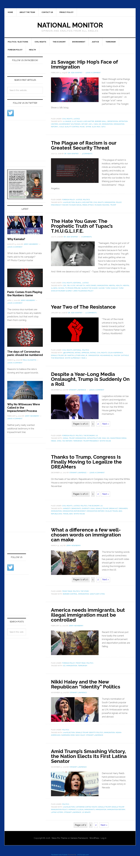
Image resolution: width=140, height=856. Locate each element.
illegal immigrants (86, 809)
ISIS (108, 438)
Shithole (125, 355)
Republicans (56, 514)
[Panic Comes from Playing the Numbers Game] (25, 279)
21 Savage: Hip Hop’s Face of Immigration (84, 64)
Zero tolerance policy (83, 291)
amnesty (67, 508)
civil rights (98, 202)
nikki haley (80, 735)
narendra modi (68, 735)
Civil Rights (40, 42)
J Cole (61, 127)
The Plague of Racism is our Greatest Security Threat (83, 145)
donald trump (57, 355)
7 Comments (86, 237)
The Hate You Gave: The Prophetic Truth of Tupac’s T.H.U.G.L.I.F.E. (82, 226)
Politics (86, 200)
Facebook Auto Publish (59, 855)
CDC (64, 285)
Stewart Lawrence (94, 735)
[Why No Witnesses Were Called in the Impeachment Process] (25, 392)
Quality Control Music (75, 127)
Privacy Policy (66, 12)
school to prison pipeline (69, 288)
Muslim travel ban (113, 511)
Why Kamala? (16, 239)
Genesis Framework (79, 838)
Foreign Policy (15, 50)
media (53, 441)
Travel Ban (68, 514)
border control (70, 594)
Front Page (67, 591)
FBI (68, 285)
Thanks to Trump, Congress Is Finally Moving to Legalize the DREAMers (86, 462)
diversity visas (88, 508)
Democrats (76, 508)
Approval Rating (88, 353)
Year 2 (84, 358)
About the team (27, 12)
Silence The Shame (89, 288)
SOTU (103, 127)
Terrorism (111, 42)
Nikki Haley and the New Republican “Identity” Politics (85, 684)
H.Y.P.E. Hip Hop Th (77, 285)
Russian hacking (102, 205)
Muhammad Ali (106, 355)
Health (32, 50)
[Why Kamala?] (25, 226)
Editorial (77, 283)
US (97, 435)
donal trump (69, 438)
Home (10, 12)
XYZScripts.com (83, 855)
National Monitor (70, 25)
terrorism (77, 441)
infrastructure (94, 438)
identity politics (96, 732)
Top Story (85, 591)
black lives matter (85, 121)
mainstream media (118, 438)
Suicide (101, 288)
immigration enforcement (74, 511)
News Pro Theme (59, 838)
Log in (103, 838)
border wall (101, 121)
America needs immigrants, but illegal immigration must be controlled (88, 615)
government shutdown (69, 124)
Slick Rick (96, 127)
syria (59, 441)
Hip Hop (84, 124)
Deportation (112, 121)
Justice (95, 42)
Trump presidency (91, 441)
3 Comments (87, 154)
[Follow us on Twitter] (10, 113)
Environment (78, 42)
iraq (104, 438)
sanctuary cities (97, 594)
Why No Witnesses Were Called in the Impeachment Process (23, 408)
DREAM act (113, 508)
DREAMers (123, 508)
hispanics (72, 809)
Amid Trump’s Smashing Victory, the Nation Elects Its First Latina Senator (89, 756)
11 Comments (91, 313)
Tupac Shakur (111, 288)
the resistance (57, 358)
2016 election (69, 202)
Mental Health (115, 285)
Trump (113, 205)
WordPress (94, 838)
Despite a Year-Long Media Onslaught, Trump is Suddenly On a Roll (90, 379)
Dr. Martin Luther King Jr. (76, 355)
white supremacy (72, 358)
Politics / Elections (18, 42)
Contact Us (47, 12)
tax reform (67, 441)
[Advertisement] (27, 140)
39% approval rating (72, 353)
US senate (86, 812)
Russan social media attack (81, 205)
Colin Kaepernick (115, 353)
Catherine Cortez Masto (86, 807)
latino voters (57, 812)
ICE (100, 124)
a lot (74, 121)
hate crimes (91, 285)
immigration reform (95, 511)
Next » (105, 424)
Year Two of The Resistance (83, 307)
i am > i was (93, 124)
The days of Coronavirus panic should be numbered (25, 353)
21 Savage (67, 121)
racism (65, 205)
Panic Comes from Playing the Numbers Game (24, 293)
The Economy (59, 42)
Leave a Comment (93, 73)
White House (105, 441)
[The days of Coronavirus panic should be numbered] (25, 339)
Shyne (88, 127)
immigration (107, 124)
